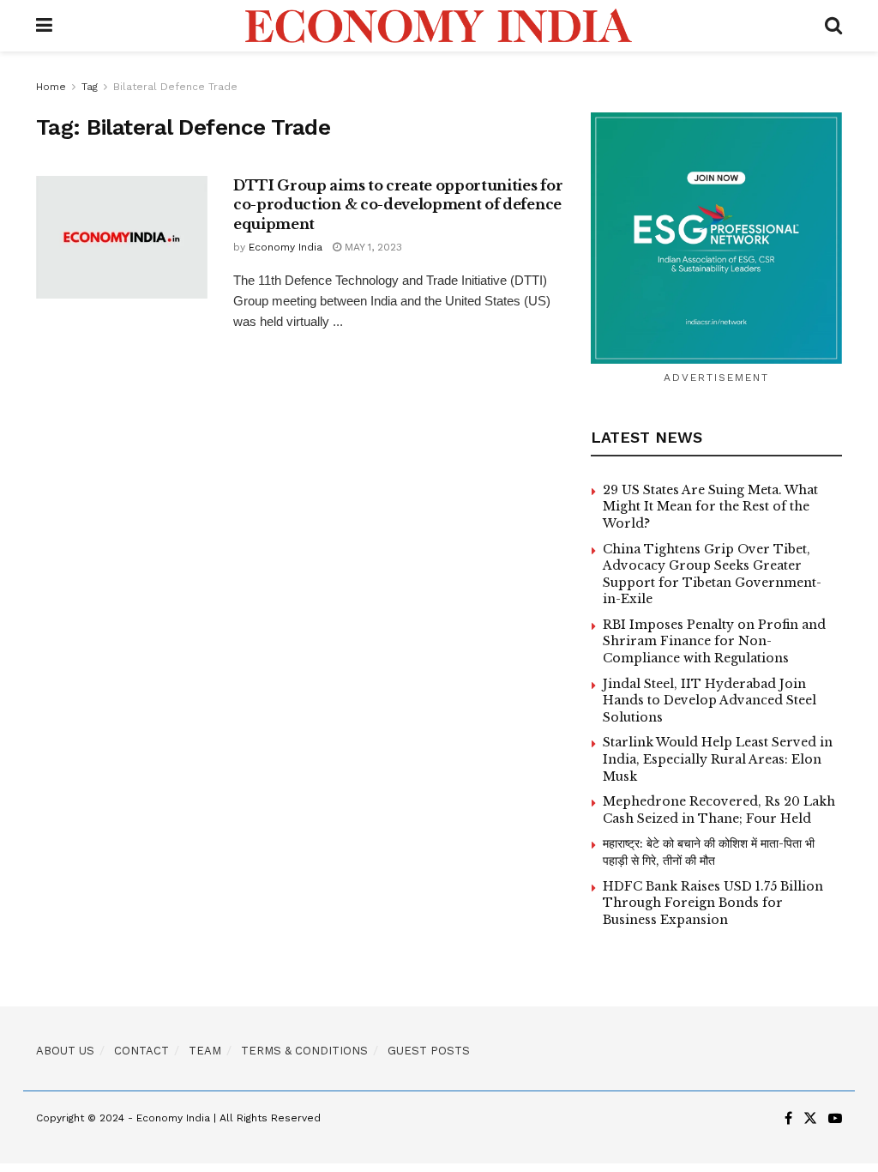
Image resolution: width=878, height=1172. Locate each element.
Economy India (285, 247)
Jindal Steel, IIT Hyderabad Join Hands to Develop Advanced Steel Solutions (709, 700)
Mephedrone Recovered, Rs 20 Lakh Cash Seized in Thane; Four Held (719, 810)
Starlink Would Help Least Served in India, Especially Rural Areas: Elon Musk (718, 758)
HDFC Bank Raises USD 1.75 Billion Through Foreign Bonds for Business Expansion (713, 903)
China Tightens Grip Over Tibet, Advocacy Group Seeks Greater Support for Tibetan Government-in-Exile (712, 574)
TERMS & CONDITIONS (304, 1050)
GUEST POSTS (429, 1050)
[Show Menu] (44, 25)
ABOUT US (65, 1050)
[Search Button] (833, 25)
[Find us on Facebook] (788, 1119)
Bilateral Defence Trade (175, 87)
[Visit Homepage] (438, 26)
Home (51, 87)
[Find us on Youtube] (835, 1119)
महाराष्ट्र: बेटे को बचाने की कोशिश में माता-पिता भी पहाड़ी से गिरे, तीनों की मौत (709, 852)
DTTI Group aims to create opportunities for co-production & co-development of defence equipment (397, 205)
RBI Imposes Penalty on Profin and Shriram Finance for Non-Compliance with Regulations (714, 641)
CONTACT (141, 1050)
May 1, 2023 (371, 247)
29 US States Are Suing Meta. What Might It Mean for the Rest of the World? (710, 506)
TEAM (205, 1050)
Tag (89, 87)
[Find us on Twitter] (810, 1119)
